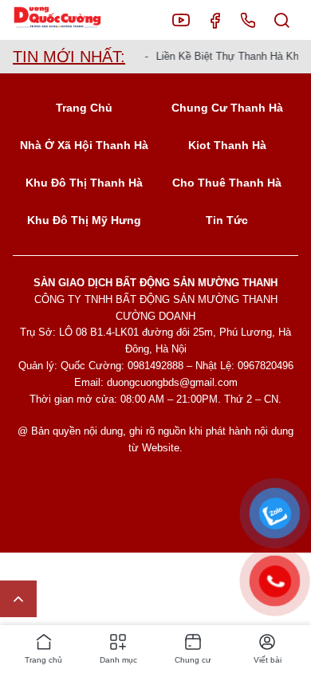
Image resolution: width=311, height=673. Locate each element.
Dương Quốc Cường (70, 20)
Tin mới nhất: (69, 56)
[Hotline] (248, 20)
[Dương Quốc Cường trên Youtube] (181, 20)
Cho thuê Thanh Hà (226, 182)
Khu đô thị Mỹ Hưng (84, 220)
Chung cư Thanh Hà (227, 107)
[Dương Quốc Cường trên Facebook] (214, 20)
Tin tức (227, 220)
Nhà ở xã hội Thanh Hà (84, 145)
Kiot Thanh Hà (227, 145)
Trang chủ (84, 107)
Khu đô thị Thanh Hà (84, 182)
